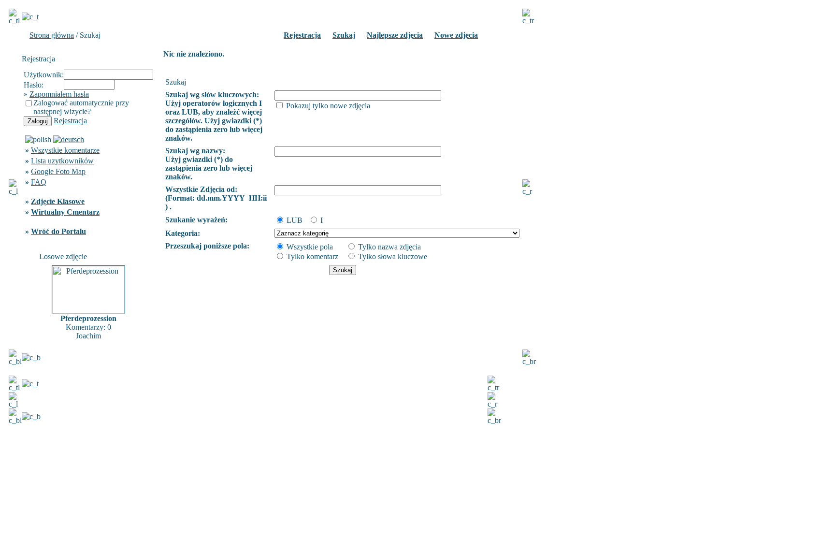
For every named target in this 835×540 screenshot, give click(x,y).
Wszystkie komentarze (65, 150)
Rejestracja (70, 121)
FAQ (38, 182)
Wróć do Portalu (58, 231)
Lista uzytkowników (62, 161)
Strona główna (51, 35)
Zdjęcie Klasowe (58, 201)
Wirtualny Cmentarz (65, 212)
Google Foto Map (58, 171)
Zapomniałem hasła (59, 94)
